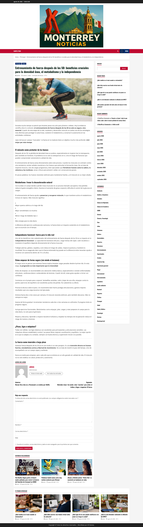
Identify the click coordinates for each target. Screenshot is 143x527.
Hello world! (116, 124)
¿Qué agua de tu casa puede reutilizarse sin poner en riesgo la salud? (85, 515)
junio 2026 (100, 144)
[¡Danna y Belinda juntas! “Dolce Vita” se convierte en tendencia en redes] (80, 467)
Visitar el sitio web (36, 373)
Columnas (99, 230)
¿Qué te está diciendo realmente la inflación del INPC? (112, 100)
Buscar (99, 64)
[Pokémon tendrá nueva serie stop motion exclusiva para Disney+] (53, 467)
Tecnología (100, 313)
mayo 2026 (100, 148)
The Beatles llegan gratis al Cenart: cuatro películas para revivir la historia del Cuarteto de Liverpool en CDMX (27, 480)
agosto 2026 (100, 136)
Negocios (99, 293)
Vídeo (126, 51)
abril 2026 (100, 152)
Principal (18, 63)
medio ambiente (101, 285)
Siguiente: (74, 384)
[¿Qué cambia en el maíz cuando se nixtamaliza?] (28, 503)
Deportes (99, 242)
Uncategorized (101, 321)
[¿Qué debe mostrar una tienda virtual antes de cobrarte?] (57, 503)
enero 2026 (100, 164)
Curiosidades (100, 238)
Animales (99, 199)
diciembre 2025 (101, 167)
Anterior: (32, 383)
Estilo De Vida (100, 262)
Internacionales (101, 278)
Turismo (99, 317)
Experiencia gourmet (102, 266)
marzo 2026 (100, 156)
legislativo (100, 281)
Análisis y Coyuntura (102, 195)
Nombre (18, 425)
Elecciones (100, 246)
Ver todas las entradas (54, 373)
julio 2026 (100, 140)
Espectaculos (47, 473)
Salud (24, 63)
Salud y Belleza (101, 309)
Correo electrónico (21, 431)
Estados (99, 258)
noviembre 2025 (101, 171)
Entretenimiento (101, 250)
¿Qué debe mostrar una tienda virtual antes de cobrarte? (57, 515)
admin (18, 75)
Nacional (99, 289)
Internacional (100, 274)
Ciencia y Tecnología (102, 218)
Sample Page (17, 51)
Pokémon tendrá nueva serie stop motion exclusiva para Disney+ (51, 479)
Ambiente (99, 191)
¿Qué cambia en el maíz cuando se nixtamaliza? (109, 80)
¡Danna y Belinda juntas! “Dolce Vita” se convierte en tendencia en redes (80, 479)
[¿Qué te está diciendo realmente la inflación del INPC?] (114, 503)
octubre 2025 (100, 175)
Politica (99, 297)
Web (16, 438)
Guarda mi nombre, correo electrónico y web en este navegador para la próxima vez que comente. (48, 444)
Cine (18, 473)
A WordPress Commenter (104, 124)
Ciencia (99, 214)
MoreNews (81, 525)
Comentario (19, 401)
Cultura (99, 234)
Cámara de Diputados (102, 203)
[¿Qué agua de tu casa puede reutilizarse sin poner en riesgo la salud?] (85, 503)
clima (98, 226)
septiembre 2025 (101, 179)
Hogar (98, 270)
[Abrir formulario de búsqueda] (118, 51)
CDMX (98, 211)
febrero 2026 (100, 160)
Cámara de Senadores (103, 207)
